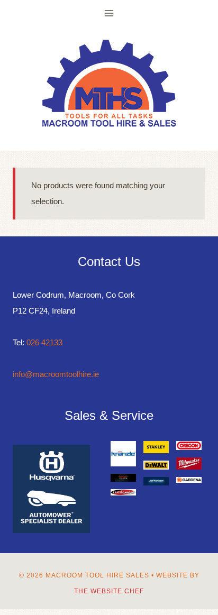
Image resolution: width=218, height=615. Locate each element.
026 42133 (44, 342)
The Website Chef (109, 591)
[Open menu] (109, 13)
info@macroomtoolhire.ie (56, 374)
